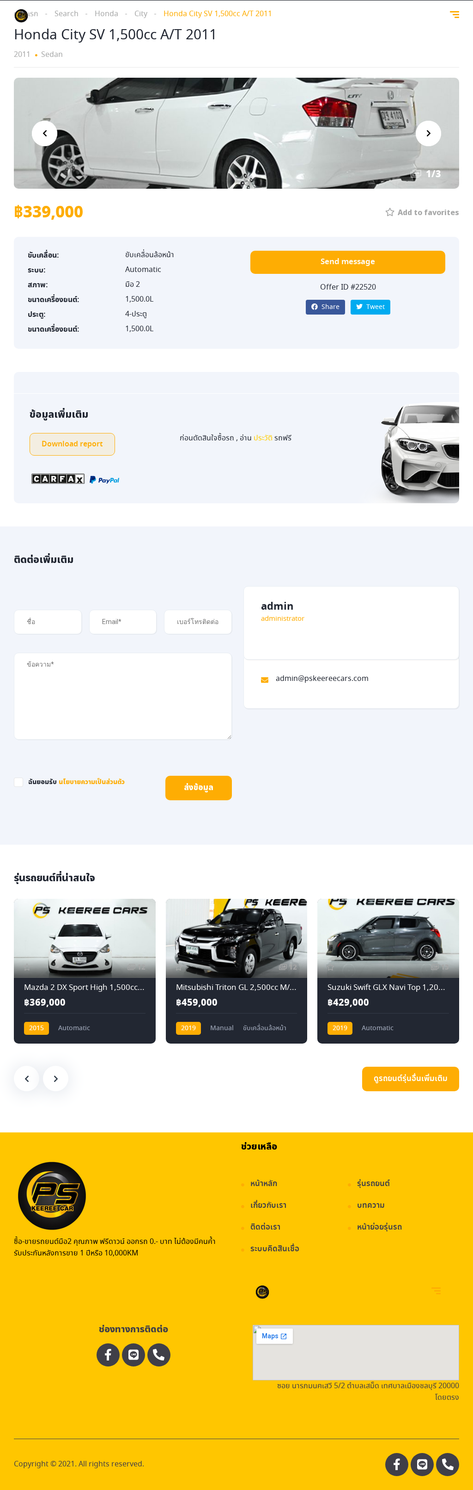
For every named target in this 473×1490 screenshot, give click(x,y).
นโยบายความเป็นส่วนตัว (92, 782)
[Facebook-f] (108, 1354)
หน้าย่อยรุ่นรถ (379, 1227)
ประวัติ (264, 438)
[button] (347, 262)
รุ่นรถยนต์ (373, 1184)
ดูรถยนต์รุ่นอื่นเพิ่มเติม (411, 1079)
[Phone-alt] (158, 1354)
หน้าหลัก (263, 1184)
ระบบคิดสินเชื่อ (274, 1249)
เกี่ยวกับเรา (268, 1206)
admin (277, 606)
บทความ (371, 1206)
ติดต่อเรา (265, 1227)
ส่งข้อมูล (198, 788)
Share (330, 307)
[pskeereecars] (21, 16)
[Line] (133, 1354)
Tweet (374, 307)
